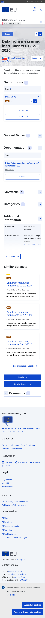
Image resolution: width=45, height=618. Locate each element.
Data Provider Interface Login (14, 537)
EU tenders (7, 522)
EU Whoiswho (8, 530)
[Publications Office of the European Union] (21, 420)
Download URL (23, 117)
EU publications (8, 534)
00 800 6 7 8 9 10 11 (17, 571)
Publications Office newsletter (14, 505)
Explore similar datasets (25, 366)
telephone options (18, 574)
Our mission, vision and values (15, 502)
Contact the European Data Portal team (18, 445)
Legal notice (7, 480)
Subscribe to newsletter (12, 449)
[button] (36, 1)
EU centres (25, 580)
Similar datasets (21, 384)
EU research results (10, 526)
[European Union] (21, 554)
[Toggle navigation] (40, 22)
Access (23, 177)
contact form (19, 577)
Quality (21, 377)
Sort (7, 89)
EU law (5, 518)
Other (7, 466)
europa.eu (21, 559)
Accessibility (7, 486)
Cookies (5, 483)
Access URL (23, 110)
